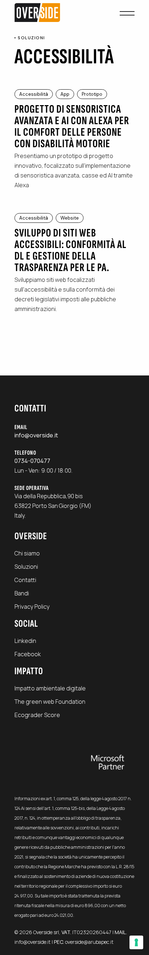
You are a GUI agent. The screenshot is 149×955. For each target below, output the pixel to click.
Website (69, 218)
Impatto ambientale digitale (50, 688)
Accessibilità (33, 94)
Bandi (21, 593)
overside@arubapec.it (89, 941)
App (64, 94)
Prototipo (92, 94)
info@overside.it (32, 941)
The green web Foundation (49, 702)
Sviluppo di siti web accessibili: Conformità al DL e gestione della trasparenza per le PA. (70, 250)
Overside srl (46, 932)
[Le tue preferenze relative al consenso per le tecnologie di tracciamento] (136, 942)
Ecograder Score (37, 715)
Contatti (25, 580)
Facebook (27, 654)
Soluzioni (26, 567)
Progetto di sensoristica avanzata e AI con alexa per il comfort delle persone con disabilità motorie (71, 126)
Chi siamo (27, 553)
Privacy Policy (32, 607)
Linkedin (25, 641)
